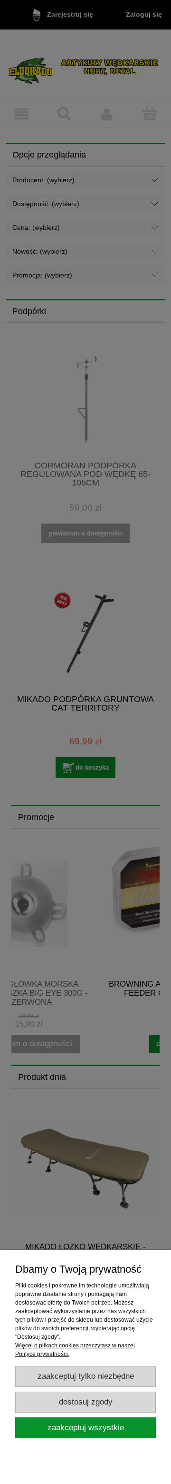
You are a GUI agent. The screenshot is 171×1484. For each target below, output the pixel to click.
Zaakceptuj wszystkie (86, 1427)
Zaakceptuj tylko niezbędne (86, 1376)
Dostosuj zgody (86, 1401)
